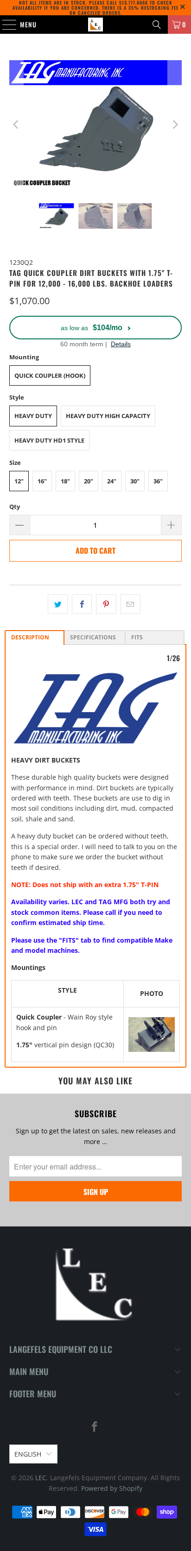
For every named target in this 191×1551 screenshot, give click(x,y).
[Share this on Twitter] (58, 604)
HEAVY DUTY (33, 416)
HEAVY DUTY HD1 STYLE (49, 440)
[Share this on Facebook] (82, 604)
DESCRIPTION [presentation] (30, 637)
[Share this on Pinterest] (106, 604)
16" (42, 481)
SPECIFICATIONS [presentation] (93, 637)
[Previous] (16, 124)
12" (19, 481)
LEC (40, 1477)
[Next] (174, 124)
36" (158, 481)
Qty (14, 506)
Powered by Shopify (111, 1488)
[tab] (34, 637)
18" (65, 481)
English (27, 1454)
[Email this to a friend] (130, 604)
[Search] (157, 24)
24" (111, 481)
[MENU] (4, 24)
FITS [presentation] (137, 637)
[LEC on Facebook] (95, 1427)
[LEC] (95, 24)
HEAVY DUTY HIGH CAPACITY (108, 416)
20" (88, 481)
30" (135, 481)
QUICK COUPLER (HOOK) (49, 375)
